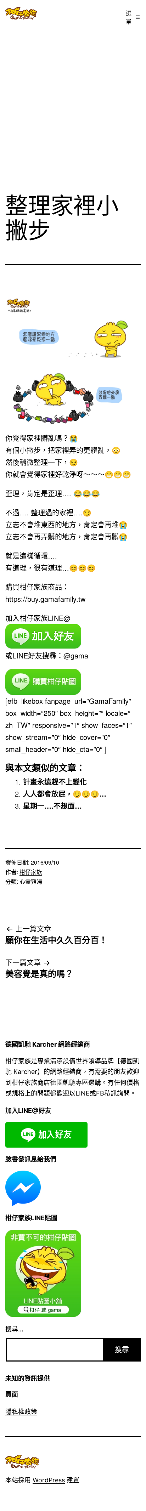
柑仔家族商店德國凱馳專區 (50, 1082)
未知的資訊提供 (27, 1378)
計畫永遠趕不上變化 (55, 781)
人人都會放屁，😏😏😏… (64, 793)
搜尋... (14, 1329)
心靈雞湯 (30, 881)
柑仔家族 (30, 872)
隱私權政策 (21, 1411)
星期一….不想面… (52, 805)
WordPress (49, 1480)
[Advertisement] (73, 106)
